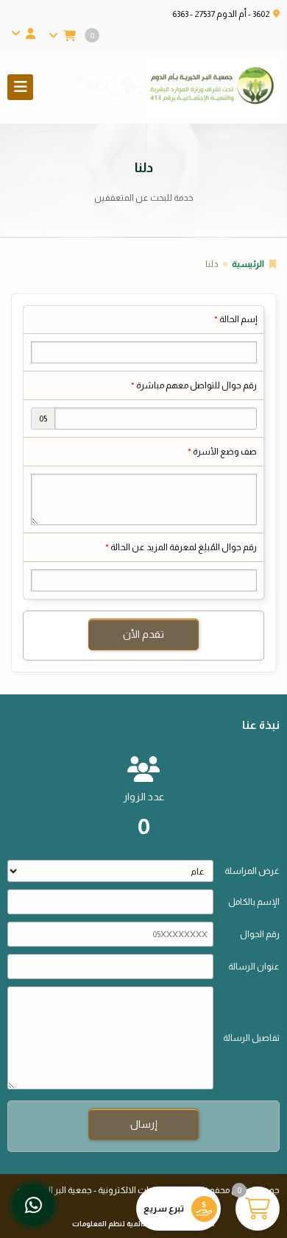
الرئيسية (248, 264)
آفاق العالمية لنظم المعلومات (120, 1224)
